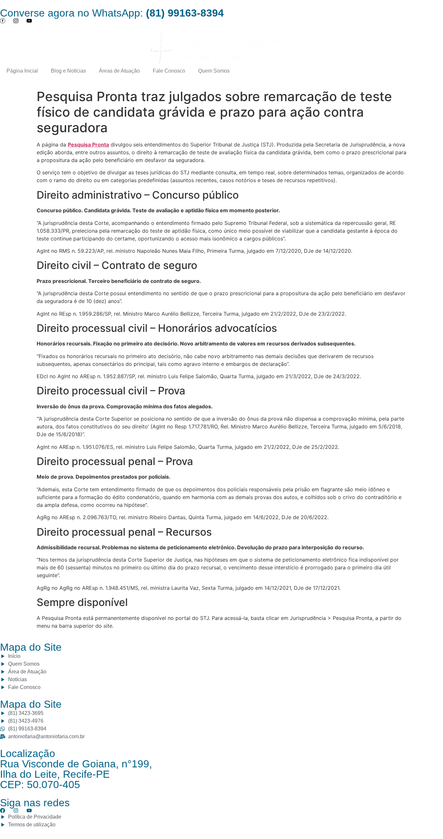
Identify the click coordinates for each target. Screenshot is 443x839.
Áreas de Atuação (119, 71)
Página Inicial (22, 71)
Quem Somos (214, 71)
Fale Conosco (169, 71)
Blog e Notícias (68, 71)
